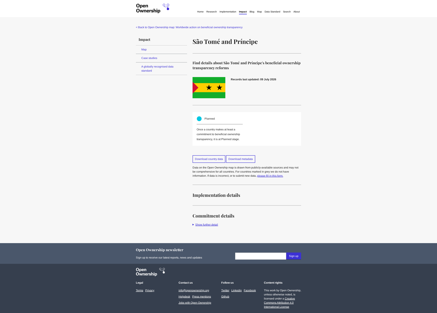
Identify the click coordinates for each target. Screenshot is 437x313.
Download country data (209, 159)
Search (287, 11)
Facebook (250, 290)
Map (259, 11)
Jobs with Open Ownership (195, 302)
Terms (139, 290)
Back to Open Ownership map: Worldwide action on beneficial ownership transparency (189, 27)
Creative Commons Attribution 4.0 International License (279, 302)
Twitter (225, 290)
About (296, 11)
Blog (252, 11)
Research (211, 11)
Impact (243, 11)
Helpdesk (184, 296)
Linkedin (236, 290)
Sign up (293, 256)
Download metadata (240, 159)
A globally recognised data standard (157, 68)
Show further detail (206, 224)
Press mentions (201, 296)
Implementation (228, 11)
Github (225, 296)
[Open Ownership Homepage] (153, 8)
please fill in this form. (270, 175)
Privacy (149, 290)
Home (200, 11)
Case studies (149, 58)
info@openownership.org (194, 290)
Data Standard (272, 11)
